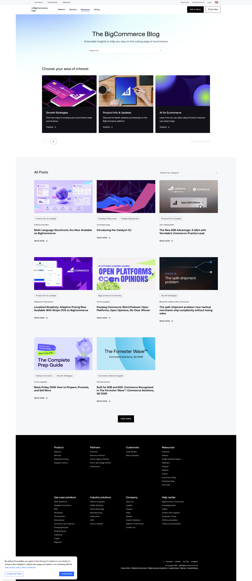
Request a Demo (61, 463)
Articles (165, 455)
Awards (129, 516)
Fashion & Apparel (97, 502)
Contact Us (130, 527)
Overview (94, 452)
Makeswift (66, 2)
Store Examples (132, 455)
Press (128, 513)
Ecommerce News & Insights (110, 376)
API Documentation (170, 520)
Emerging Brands (61, 527)
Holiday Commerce (44, 376)
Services (57, 455)
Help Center (185, 2)
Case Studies (131, 452)
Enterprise (58, 535)
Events (164, 474)
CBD (92, 520)
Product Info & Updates (46, 218)
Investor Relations (133, 520)
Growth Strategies (169, 295)
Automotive (94, 516)
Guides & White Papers (171, 459)
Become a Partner (97, 455)
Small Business (60, 531)
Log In (210, 2)
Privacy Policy (125, 568)
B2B (55, 509)
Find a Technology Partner (100, 463)
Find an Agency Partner (99, 459)
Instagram (194, 561)
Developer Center (198, 2)
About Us (129, 502)
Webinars (166, 463)
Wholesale (58, 513)
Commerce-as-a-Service (64, 524)
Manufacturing (96, 513)
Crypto (57, 538)
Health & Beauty (96, 505)
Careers (129, 509)
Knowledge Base (169, 505)
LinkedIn (178, 561)
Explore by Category (169, 172)
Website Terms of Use (139, 568)
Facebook (169, 561)
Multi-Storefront (60, 502)
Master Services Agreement (157, 568)
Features (57, 452)
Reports (165, 470)
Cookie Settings (192, 568)
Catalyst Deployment (130, 218)
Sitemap (183, 568)
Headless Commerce (62, 505)
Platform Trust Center (135, 524)
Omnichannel (59, 516)
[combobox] (126, 50)
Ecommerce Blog (169, 477)
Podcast (165, 466)
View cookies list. (29, 567)
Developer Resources (107, 218)
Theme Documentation (171, 524)
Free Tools (166, 485)
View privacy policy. (13, 567)
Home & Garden (96, 524)
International (59, 520)
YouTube (186, 561)
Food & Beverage (97, 509)
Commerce (39, 2)
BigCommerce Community (109, 295)
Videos (164, 509)
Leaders (129, 505)
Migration (58, 542)
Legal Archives (174, 568)
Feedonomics (52, 2)
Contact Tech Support (171, 513)
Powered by (95, 466)
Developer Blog (168, 481)
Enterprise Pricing (61, 459)
